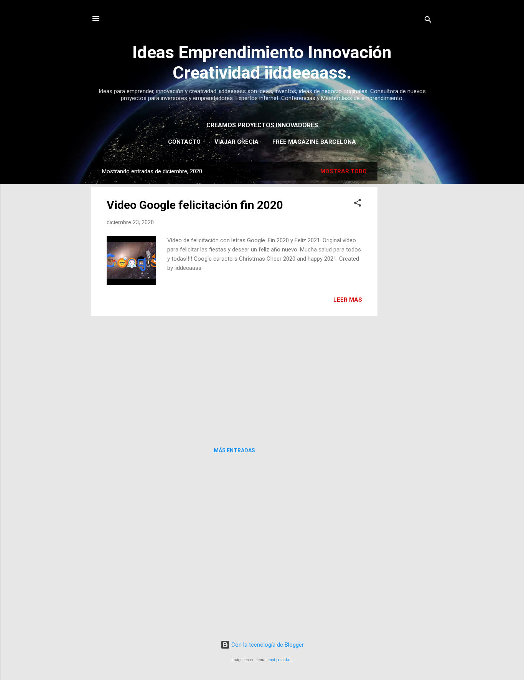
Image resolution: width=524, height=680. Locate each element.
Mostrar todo (343, 171)
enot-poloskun (280, 659)
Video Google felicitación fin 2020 (195, 205)
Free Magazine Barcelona (314, 141)
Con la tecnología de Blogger (267, 644)
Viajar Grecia (236, 141)
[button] (357, 204)
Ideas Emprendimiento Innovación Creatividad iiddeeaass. (262, 62)
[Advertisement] (408, 277)
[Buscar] (428, 21)
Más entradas (234, 450)
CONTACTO (184, 141)
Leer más (347, 299)
